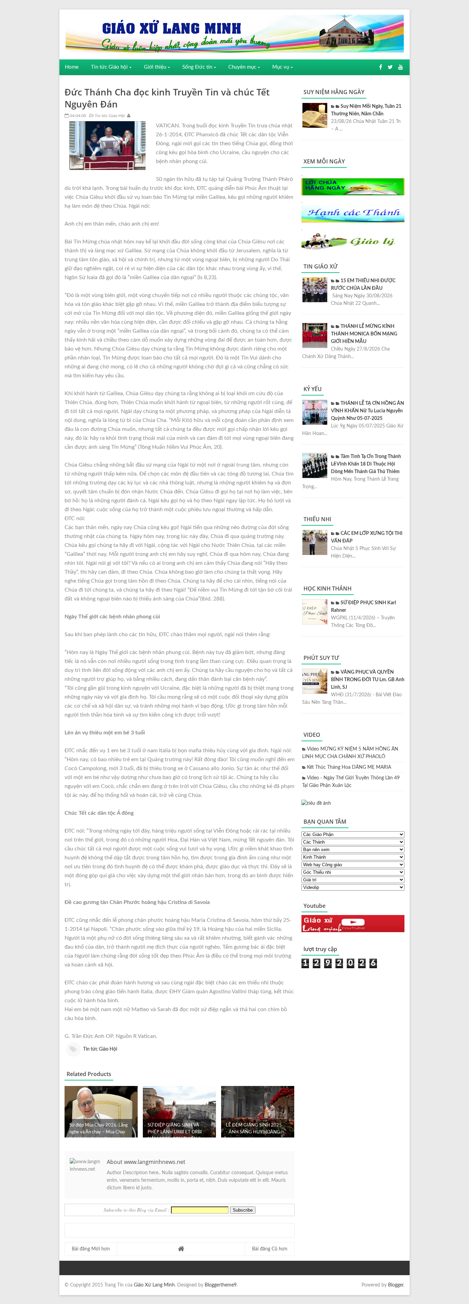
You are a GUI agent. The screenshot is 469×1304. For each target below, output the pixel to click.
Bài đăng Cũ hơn (269, 1249)
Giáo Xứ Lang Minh (154, 1285)
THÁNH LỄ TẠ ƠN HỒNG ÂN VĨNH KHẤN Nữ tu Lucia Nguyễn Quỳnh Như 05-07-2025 (367, 411)
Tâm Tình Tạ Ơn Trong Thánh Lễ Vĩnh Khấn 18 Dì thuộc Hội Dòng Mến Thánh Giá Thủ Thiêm (366, 464)
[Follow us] (390, 67)
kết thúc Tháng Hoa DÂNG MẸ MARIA (349, 767)
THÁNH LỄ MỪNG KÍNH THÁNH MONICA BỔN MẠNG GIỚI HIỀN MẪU (364, 334)
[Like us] (380, 67)
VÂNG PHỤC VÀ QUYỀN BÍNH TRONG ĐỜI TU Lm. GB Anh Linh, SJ (367, 680)
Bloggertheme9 (221, 1285)
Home (72, 67)
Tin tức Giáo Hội (109, 116)
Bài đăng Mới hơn (91, 1249)
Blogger (395, 1285)
